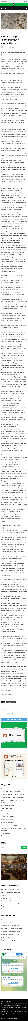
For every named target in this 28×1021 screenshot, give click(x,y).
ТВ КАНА (3, 895)
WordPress (11, 1018)
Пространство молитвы (8, 943)
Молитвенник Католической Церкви (12, 928)
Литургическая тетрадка (8, 940)
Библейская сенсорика (8, 819)
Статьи (8, 33)
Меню (4, 8)
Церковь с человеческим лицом (10, 789)
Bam (16, 1018)
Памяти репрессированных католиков (12, 794)
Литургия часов (5, 937)
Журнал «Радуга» (6, 909)
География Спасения (7, 822)
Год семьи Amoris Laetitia (8, 814)
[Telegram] (26, 1)
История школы (5, 833)
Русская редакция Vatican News (10, 889)
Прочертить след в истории (9, 825)
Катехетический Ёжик (7, 805)
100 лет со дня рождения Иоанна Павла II (13, 797)
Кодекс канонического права (10, 934)
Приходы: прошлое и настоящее (11, 792)
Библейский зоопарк (7, 817)
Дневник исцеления (7, 836)
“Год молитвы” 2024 (7, 808)
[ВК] (24, 1)
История (3, 33)
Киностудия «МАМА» (7, 898)
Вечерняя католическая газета (10, 920)
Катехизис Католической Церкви (11, 931)
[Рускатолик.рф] (14, 4)
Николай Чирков (10, 702)
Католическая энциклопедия (10, 925)
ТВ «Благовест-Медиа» (8, 901)
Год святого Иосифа (7, 811)
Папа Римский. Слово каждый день (11, 923)
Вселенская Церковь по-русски (10, 892)
